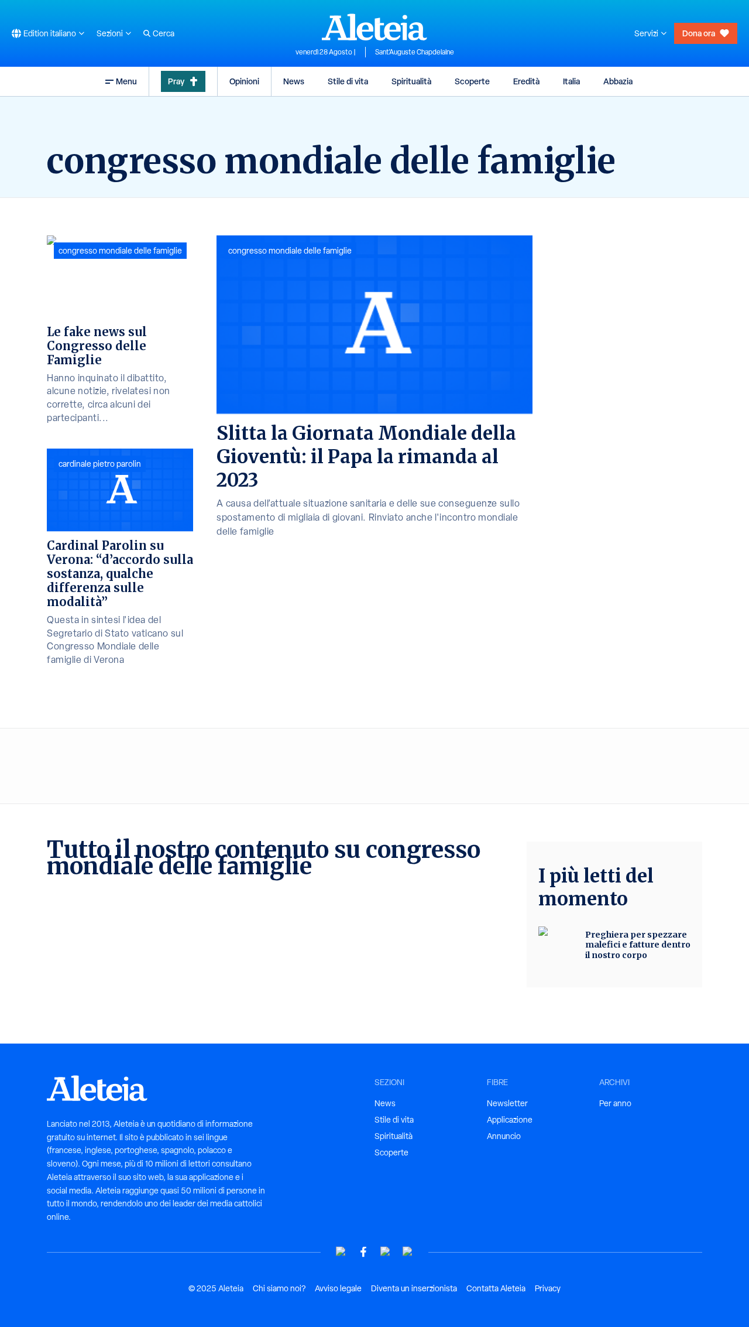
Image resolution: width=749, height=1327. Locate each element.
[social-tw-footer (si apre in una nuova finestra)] (385, 1252)
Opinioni (244, 81)
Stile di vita (348, 81)
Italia (571, 81)
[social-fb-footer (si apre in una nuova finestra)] (363, 1252)
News (293, 81)
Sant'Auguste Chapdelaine (414, 52)
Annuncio (504, 1136)
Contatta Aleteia (495, 1288)
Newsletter (507, 1103)
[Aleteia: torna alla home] (374, 27)
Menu (126, 81)
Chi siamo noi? (279, 1288)
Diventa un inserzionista (414, 1288)
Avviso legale (338, 1288)
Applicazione (509, 1119)
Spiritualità (411, 81)
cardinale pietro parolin (100, 464)
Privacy (548, 1288)
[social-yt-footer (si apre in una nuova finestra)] (341, 1252)
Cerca (163, 33)
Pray (176, 81)
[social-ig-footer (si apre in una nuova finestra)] (408, 1252)
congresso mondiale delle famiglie (290, 250)
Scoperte (472, 81)
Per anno (615, 1103)
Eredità (526, 81)
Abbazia (618, 81)
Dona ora (698, 33)
